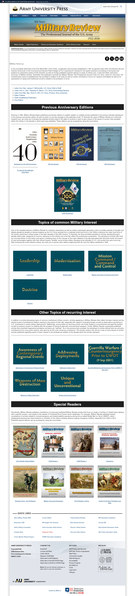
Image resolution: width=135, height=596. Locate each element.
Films (34, 16)
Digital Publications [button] (32, 44)
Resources (96, 16)
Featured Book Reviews (77, 518)
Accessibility (73, 561)
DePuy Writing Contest (73, 44)
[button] (43, 2)
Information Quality (75, 556)
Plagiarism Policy (47, 532)
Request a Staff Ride (47, 556)
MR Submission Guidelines (107, 518)
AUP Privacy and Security (77, 549)
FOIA (71, 568)
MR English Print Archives (50, 523)
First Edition (18, 100)
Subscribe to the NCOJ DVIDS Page (52, 563)
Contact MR (102, 523)
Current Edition (47, 518)
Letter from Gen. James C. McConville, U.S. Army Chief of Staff (37, 88)
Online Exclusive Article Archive (52, 527)
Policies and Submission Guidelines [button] (52, 44)
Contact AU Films (46, 551)
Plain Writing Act (74, 558)
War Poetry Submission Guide (108, 532)
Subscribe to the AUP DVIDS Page (51, 561)
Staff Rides (54, 16)
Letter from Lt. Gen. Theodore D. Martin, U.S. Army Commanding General (41, 90)
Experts (65, 16)
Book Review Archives (77, 523)
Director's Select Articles (77, 527)
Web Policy (73, 554)
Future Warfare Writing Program (24, 537)
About (86, 16)
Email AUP (43, 549)
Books (15, 16)
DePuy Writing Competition (22, 527)
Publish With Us (75, 16)
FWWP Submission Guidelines (51, 537)
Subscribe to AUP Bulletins (49, 558)
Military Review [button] (19, 44)
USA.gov (72, 572)
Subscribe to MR (19, 523)
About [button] (94, 44)
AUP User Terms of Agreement (79, 551)
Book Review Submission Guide (108, 527)
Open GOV (72, 570)
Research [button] (86, 44)
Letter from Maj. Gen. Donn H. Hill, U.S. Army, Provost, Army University (40, 93)
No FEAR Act (73, 565)
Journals (25, 16)
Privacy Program (74, 563)
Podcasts (43, 16)
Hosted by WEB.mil (55, 591)
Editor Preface (19, 95)
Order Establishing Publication (25, 97)
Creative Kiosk (18, 532)
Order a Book (44, 554)
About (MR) (22, 518)
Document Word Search (77, 532)
